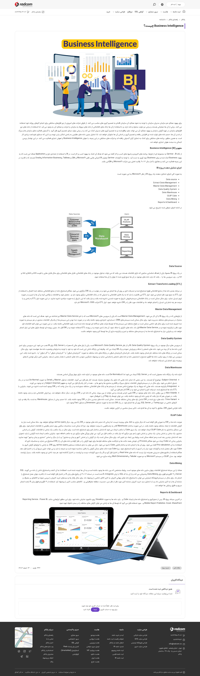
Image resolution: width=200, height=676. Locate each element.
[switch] (162, 4)
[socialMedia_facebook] (18, 652)
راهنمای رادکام (173, 19)
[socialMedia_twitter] (29, 652)
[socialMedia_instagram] (23, 652)
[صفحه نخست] (184, 12)
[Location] (24, 647)
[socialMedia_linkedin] (26, 657)
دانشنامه (162, 19)
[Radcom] (24, 4)
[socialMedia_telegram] (21, 657)
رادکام (183, 19)
